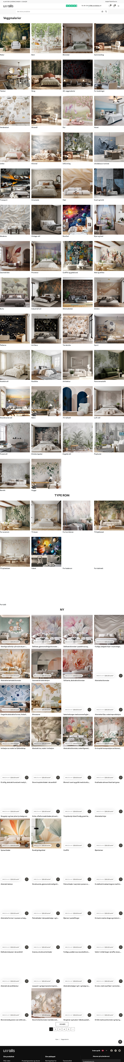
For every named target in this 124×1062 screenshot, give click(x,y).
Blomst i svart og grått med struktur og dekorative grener (76, 782)
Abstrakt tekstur (7, 884)
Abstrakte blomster (102, 680)
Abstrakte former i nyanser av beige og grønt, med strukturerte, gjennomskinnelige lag (14, 918)
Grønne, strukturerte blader (42, 952)
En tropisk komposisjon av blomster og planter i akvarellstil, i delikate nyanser (108, 748)
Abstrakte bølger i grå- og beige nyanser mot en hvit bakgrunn (76, 986)
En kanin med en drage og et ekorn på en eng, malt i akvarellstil (108, 918)
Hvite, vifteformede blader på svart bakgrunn (45, 816)
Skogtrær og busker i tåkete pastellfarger (76, 1020)
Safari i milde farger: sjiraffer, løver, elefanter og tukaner (108, 952)
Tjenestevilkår (67, 1061)
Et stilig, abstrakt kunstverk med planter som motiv (14, 782)
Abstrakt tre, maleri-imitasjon (43, 748)
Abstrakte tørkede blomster (11, 680)
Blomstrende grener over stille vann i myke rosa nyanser (14, 1020)
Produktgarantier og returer (31, 1061)
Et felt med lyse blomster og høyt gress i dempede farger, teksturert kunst (108, 1020)
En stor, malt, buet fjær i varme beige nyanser (108, 986)
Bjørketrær (99, 850)
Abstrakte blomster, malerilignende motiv (76, 748)
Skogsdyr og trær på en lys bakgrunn (14, 816)
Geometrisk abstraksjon (41, 680)
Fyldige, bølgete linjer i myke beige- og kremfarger (108, 646)
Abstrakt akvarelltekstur (10, 986)
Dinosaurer (36, 714)
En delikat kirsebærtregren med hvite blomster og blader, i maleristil (108, 884)
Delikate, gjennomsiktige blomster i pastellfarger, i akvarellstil (45, 646)
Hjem (56, 1039)
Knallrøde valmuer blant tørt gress (107, 782)
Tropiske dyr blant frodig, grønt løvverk (76, 816)
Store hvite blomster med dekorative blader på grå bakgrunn (45, 1020)
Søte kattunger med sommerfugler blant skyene (76, 714)
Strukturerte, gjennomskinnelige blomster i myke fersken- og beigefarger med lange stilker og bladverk (45, 884)
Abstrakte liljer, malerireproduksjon (108, 714)
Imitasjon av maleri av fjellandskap (13, 748)
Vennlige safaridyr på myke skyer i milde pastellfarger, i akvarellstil (14, 646)
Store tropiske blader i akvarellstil (44, 782)
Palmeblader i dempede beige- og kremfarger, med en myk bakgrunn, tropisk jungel (45, 918)
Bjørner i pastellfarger (71, 918)
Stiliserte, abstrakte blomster (74, 680)
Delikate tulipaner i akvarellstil (12, 952)
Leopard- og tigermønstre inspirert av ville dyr (45, 986)
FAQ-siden (6, 1061)
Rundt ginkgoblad (38, 850)
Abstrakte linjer (100, 816)
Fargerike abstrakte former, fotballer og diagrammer (14, 714)
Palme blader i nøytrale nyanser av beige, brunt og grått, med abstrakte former (76, 884)
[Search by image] (102, 11)
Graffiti (66, 850)
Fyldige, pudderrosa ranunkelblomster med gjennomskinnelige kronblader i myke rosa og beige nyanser (76, 952)
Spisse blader (5, 850)
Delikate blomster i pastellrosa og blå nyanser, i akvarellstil (76, 646)
